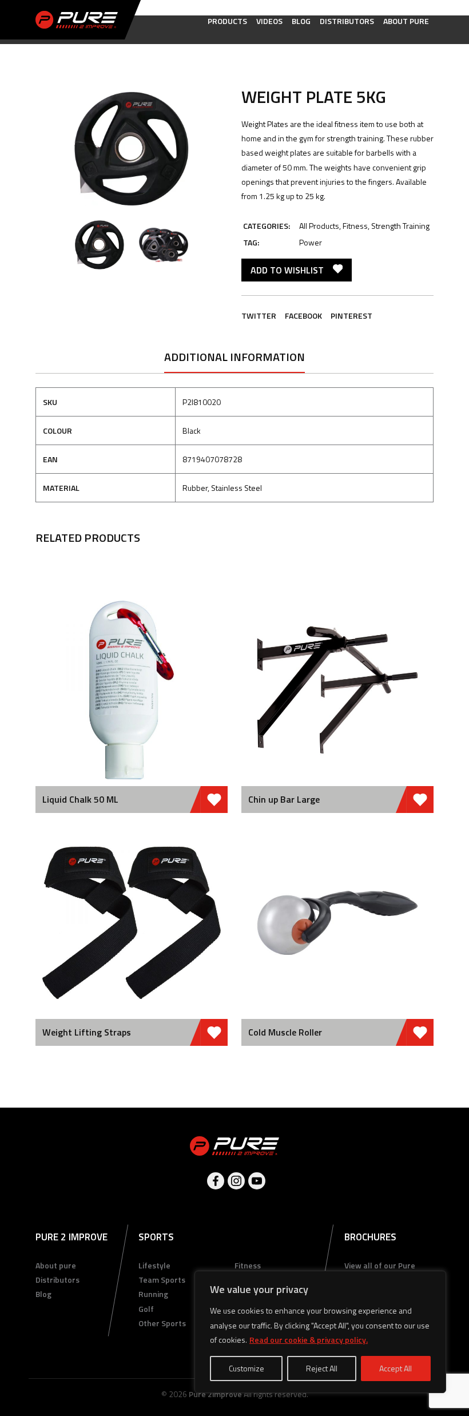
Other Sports (162, 1323)
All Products (319, 226)
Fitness (355, 226)
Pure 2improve (215, 1394)
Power (310, 242)
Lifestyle (154, 1265)
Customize (246, 1368)
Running (153, 1294)
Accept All (395, 1368)
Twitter (258, 316)
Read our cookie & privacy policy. (308, 1340)
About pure (406, 21)
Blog (301, 21)
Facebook (303, 316)
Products (227, 21)
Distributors (347, 21)
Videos (269, 21)
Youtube (256, 1180)
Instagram (236, 1180)
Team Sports (161, 1280)
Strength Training (400, 226)
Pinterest (351, 316)
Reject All (321, 1368)
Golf (146, 1309)
